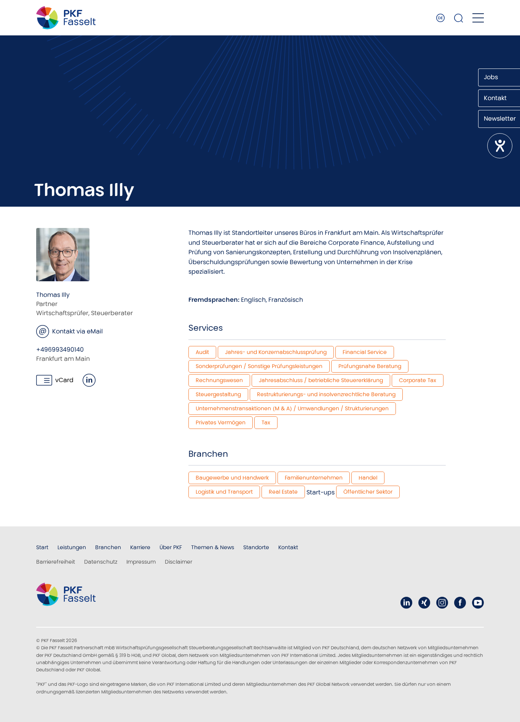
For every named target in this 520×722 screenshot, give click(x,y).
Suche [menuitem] (458, 17)
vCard (64, 380)
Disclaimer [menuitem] (178, 562)
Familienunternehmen (314, 477)
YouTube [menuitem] (478, 603)
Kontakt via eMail (77, 331)
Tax (266, 422)
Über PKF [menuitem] (171, 547)
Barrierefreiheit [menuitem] (55, 562)
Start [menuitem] (42, 547)
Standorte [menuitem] (256, 547)
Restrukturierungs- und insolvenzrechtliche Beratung (326, 394)
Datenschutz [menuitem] (100, 562)
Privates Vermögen (221, 422)
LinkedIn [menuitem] (406, 603)
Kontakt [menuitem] (288, 547)
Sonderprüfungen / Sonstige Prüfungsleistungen (259, 366)
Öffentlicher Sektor (367, 492)
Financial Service (365, 352)
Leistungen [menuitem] (71, 547)
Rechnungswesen (219, 380)
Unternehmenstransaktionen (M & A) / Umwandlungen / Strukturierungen (292, 408)
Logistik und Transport (224, 492)
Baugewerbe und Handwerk (232, 477)
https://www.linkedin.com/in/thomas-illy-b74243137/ (89, 380)
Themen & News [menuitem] (212, 547)
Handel (368, 477)
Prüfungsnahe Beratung (369, 366)
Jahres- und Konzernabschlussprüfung (276, 352)
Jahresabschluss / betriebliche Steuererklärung (321, 380)
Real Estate (283, 492)
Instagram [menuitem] (442, 603)
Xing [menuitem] (424, 603)
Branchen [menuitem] (108, 547)
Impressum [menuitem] (141, 562)
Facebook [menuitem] (460, 603)
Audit (202, 352)
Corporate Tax (417, 380)
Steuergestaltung (218, 394)
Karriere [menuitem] (140, 547)
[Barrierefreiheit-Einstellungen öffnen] (499, 145)
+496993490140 (60, 349)
